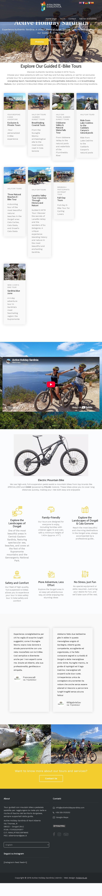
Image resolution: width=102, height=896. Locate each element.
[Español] (92, 3)
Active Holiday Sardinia (43, 878)
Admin (58, 878)
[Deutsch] (86, 3)
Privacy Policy (60, 826)
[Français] (83, 3)
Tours (62, 19)
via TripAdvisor (29, 680)
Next (98, 744)
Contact (72, 19)
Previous (3, 744)
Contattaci (61, 42)
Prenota (39, 42)
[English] (80, 3)
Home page (51, 19)
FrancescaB (29, 677)
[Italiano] (89, 3)
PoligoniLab (81, 878)
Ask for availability (88, 19)
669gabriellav (74, 702)
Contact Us (51, 778)
